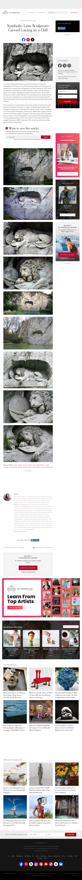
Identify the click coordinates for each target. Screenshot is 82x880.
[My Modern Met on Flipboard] (41, 864)
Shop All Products (67, 215)
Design (13, 856)
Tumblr (72, 72)
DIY (33, 856)
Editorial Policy (31, 873)
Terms (48, 875)
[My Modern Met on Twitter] (31, 864)
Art (26, 21)
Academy (40, 858)
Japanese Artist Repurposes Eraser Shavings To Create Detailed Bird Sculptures (14, 790)
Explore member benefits (28, 572)
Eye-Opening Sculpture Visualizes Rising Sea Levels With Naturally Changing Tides (14, 822)
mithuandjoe (36, 467)
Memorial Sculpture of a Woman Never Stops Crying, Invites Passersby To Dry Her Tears (14, 695)
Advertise (55, 873)
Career (37, 856)
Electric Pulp (76, 875)
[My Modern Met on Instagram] (36, 864)
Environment (57, 856)
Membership (74, 12)
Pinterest (67, 72)
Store (46, 858)
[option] (47, 613)
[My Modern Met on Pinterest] (26, 864)
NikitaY (29, 467)
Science (63, 856)
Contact (50, 873)
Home (22, 21)
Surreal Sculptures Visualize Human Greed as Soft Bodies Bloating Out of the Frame (64, 727)
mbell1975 (13, 467)
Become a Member (28, 568)
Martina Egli (22, 467)
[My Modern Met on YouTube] (46, 864)
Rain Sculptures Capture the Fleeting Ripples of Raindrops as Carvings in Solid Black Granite (14, 727)
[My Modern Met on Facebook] (21, 864)
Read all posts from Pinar (20, 531)
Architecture (28, 856)
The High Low (26, 506)
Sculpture (32, 21)
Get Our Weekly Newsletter (44, 547)
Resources (43, 856)
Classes (50, 856)
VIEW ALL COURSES (67, 174)
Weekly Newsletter (69, 70)
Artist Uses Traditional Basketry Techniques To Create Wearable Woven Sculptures (39, 727)
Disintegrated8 (38, 465)
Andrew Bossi (27, 465)
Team (37, 873)
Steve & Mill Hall (46, 467)
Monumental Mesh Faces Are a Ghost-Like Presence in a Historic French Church (66, 822)
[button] (42, 13)
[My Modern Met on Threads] (56, 864)
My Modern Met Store (13, 627)
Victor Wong (18, 465)
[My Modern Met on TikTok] (51, 864)
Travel (75, 856)
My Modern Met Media (67, 77)
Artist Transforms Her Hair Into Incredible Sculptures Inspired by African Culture (40, 822)
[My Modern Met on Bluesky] (61, 864)
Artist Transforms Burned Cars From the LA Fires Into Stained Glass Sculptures (65, 790)
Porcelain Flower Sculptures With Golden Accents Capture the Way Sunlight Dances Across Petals (66, 695)
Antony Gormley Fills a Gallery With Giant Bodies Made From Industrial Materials (39, 790)
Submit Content (43, 873)
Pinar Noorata (24, 35)
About (25, 873)
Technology (70, 856)
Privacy (44, 875)
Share (35, 540)
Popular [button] (32, 12)
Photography (19, 856)
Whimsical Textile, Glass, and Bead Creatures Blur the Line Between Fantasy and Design (40, 695)
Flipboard (60, 73)
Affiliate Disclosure (36, 875)
